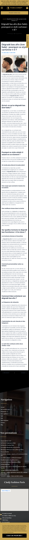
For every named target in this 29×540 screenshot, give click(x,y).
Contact (3, 422)
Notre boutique (4, 420)
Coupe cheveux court (6, 441)
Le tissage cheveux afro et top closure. (10, 447)
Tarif (2, 416)
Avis (2, 418)
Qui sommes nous (5, 409)
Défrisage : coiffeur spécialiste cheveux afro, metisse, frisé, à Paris (14, 473)
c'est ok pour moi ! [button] (14, 535)
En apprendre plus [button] (10, 532)
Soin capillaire (4, 413)
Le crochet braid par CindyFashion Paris (10, 462)
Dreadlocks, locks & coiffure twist (9, 460)
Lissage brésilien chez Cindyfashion (10, 470)
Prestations (3, 411)
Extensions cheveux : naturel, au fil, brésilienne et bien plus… (14, 454)
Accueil (4, 19)
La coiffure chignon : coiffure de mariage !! (11, 457)
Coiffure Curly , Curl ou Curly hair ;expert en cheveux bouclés (13, 467)
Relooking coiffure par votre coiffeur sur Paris (12, 449)
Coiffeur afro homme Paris (7, 445)
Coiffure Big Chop (5, 464)
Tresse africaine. (5, 452)
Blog (2, 425)
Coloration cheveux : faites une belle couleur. (12, 476)
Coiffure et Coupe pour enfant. (8, 443)
